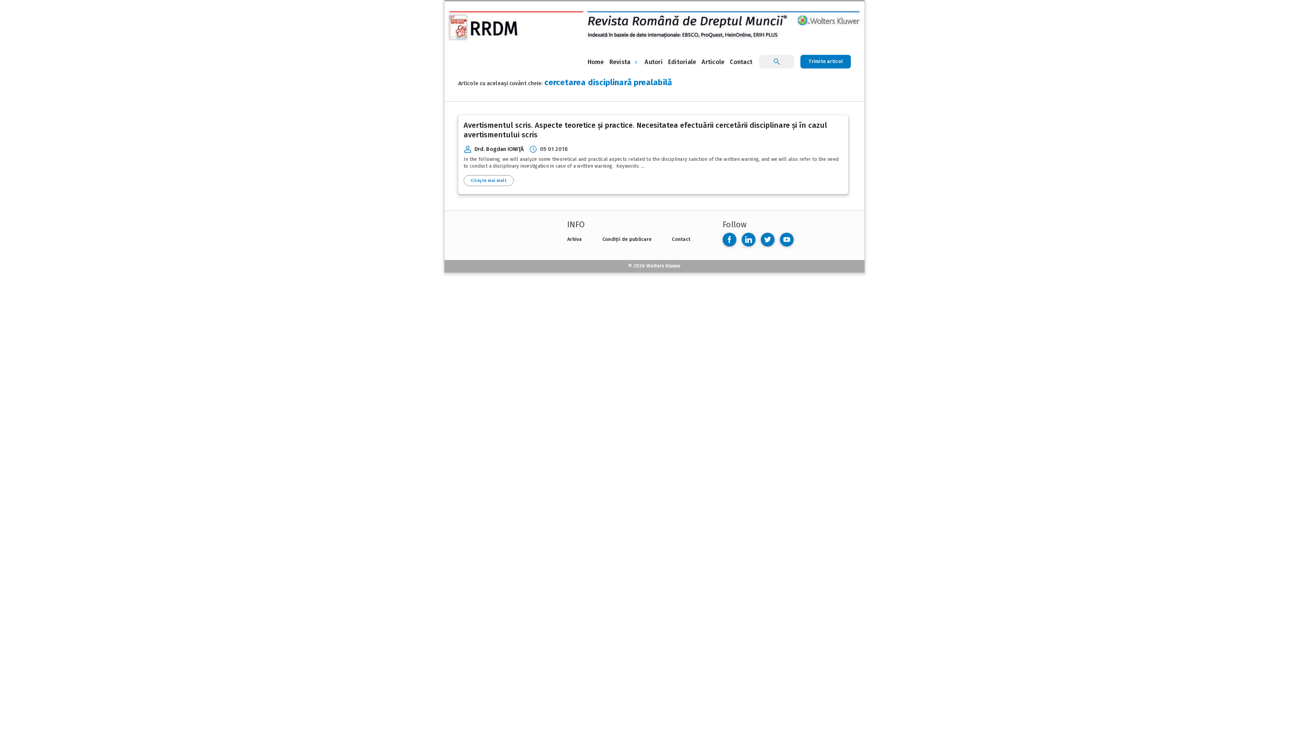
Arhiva (574, 239)
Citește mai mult (489, 180)
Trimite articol (826, 61)
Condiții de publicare (626, 239)
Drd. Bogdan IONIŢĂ (499, 149)
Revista (620, 62)
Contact (681, 239)
